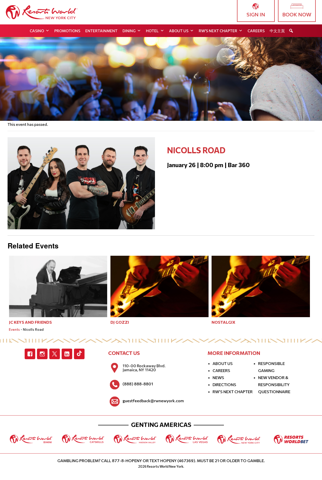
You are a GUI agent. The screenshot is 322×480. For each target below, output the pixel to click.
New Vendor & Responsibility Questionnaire (274, 384)
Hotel (152, 30)
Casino (37, 30)
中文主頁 (277, 30)
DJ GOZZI (119, 322)
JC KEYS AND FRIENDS (30, 322)
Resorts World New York (165, 466)
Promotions (67, 30)
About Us (178, 30)
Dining (129, 30)
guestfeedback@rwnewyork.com (153, 401)
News (218, 377)
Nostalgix (223, 322)
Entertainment (101, 30)
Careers (256, 30)
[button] (291, 30)
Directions (224, 384)
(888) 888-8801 (138, 384)
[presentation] (58, 285)
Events (14, 329)
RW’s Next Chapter (218, 30)
